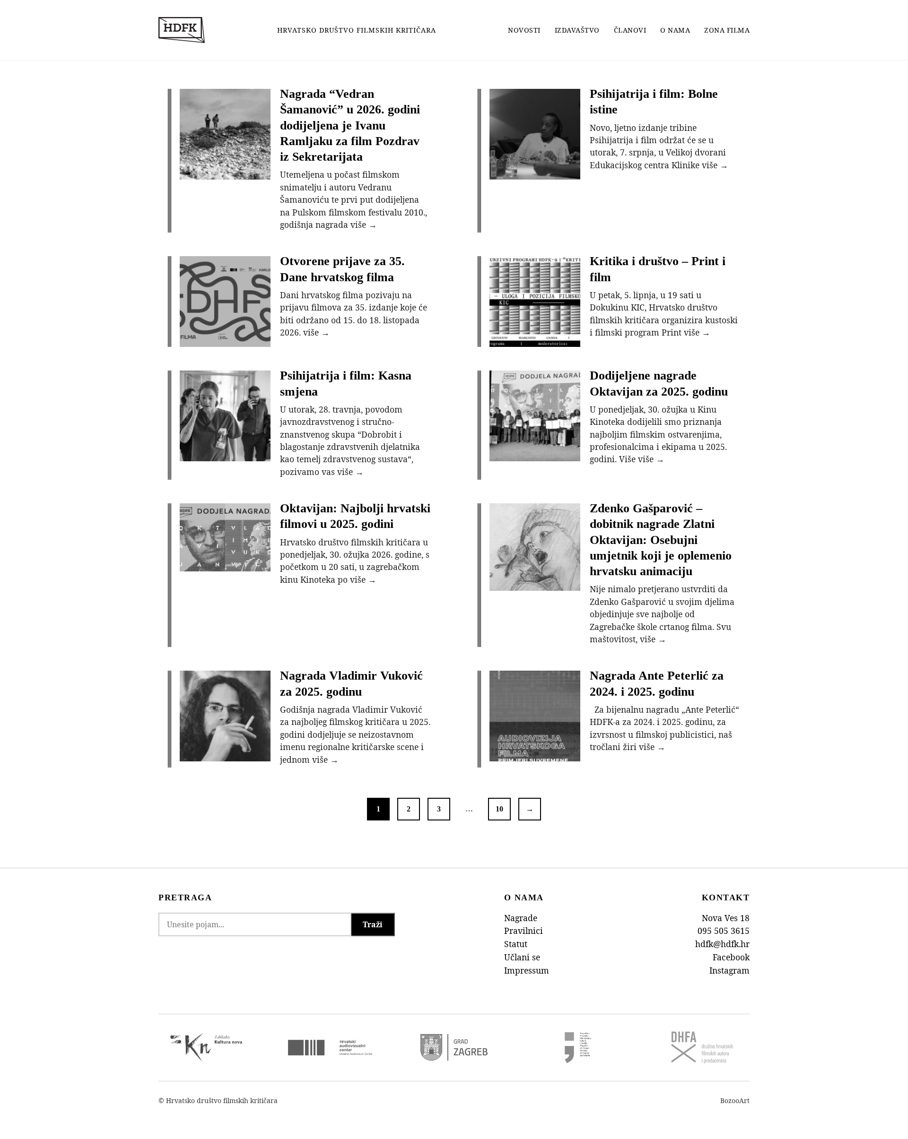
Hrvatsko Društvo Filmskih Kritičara (356, 30)
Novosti (524, 30)
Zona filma (727, 30)
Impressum (526, 970)
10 (499, 809)
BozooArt (735, 1100)
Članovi (630, 30)
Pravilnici (523, 930)
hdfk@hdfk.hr (722, 943)
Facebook (731, 957)
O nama (675, 30)
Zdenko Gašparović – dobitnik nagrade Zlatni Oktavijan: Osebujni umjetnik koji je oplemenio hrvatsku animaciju (661, 539)
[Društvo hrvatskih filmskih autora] (702, 1047)
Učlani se (522, 957)
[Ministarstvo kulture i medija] (578, 1047)
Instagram (729, 970)
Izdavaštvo (577, 30)
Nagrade (520, 917)
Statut (515, 943)
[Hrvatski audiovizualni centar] (330, 1047)
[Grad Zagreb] (454, 1047)
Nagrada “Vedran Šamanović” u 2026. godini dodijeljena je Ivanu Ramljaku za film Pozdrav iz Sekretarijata (350, 125)
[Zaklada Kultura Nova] (206, 1047)
